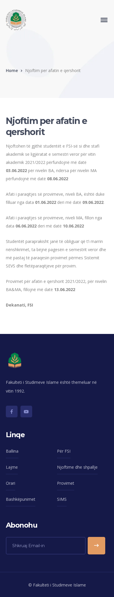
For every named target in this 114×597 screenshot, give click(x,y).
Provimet (65, 483)
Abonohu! (96, 545)
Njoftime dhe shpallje (77, 467)
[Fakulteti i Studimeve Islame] (16, 19)
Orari (10, 483)
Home (12, 70)
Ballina (12, 451)
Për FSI (63, 451)
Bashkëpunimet (20, 499)
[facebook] (12, 411)
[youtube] (26, 411)
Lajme (12, 467)
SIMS (62, 499)
